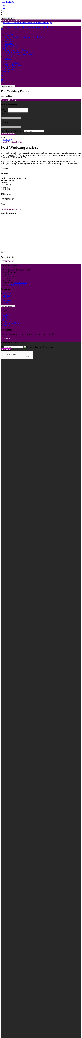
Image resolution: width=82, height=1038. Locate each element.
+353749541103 (7, 2)
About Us (9, 35)
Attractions (10, 67)
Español (6, 298)
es (4, 10)
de (4, 6)
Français (7, 300)
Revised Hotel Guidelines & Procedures (23, 37)
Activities (9, 69)
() (12, 131)
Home (6, 33)
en (4, 8)
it (3, 14)
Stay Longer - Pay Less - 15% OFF (20, 54)
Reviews (9, 44)
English (6, 296)
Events (6, 72)
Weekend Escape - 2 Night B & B (20, 52)
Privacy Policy (11, 46)
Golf (5, 61)
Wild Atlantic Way (13, 65)
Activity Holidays (11, 63)
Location (9, 42)
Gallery (6, 57)
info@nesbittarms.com (11, 209)
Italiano (6, 302)
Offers (6, 48)
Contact (8, 39)
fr (4, 12)
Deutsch (7, 293)
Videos (8, 59)
